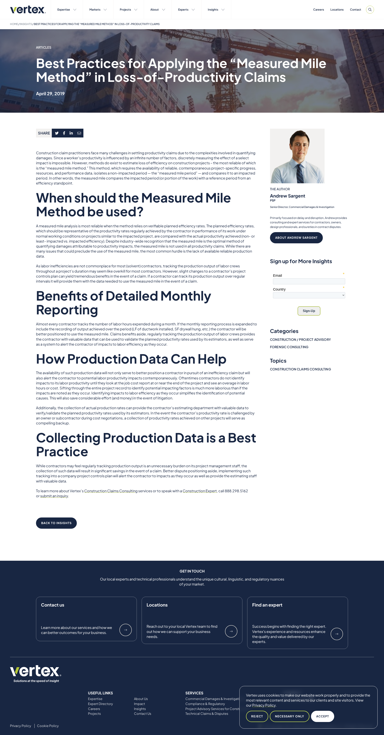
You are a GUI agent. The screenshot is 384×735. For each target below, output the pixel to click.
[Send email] (79, 133)
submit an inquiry (54, 495)
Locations (337, 9)
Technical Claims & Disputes (206, 714)
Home (14, 24)
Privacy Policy (264, 705)
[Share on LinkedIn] (71, 133)
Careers (318, 9)
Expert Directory (100, 704)
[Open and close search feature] (370, 10)
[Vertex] (28, 9)
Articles (43, 47)
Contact (355, 9)
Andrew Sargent (287, 196)
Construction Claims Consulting (111, 490)
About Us (141, 699)
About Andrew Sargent (296, 237)
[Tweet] (56, 133)
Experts (183, 9)
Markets (94, 9)
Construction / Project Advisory (300, 339)
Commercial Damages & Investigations (215, 699)
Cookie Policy (48, 726)
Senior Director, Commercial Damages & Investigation (302, 207)
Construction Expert (200, 490)
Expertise (63, 9)
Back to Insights (56, 523)
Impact (139, 704)
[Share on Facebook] (64, 133)
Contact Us (142, 714)
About (154, 9)
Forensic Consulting (289, 347)
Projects (125, 9)
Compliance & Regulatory (205, 704)
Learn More (125, 630)
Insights (213, 9)
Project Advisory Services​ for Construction (217, 709)
